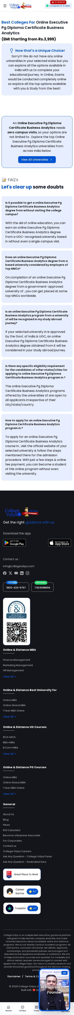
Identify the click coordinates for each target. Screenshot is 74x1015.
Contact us (9, 846)
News (6, 825)
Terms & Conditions (37, 976)
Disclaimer (13, 976)
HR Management (13, 670)
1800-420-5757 (16, 587)
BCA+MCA (9, 737)
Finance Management (16, 660)
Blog (6, 819)
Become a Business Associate (21, 835)
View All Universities (34, 160)
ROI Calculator (12, 830)
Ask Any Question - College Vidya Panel (27, 856)
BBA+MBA (9, 742)
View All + (9, 677)
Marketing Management (18, 665)
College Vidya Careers (17, 851)
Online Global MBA (14, 705)
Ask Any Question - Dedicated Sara (24, 862)
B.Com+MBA (10, 747)
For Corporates (12, 841)
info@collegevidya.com (18, 566)
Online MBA (10, 700)
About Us (8, 814)
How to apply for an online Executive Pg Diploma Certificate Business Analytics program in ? (32, 424)
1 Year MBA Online (13, 710)
